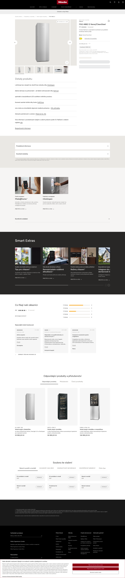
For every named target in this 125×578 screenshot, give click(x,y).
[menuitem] (33, 6)
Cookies (20, 576)
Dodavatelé (58, 549)
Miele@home (84, 536)
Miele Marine (96, 545)
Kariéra (57, 544)
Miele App (102, 468)
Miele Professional (97, 538)
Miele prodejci (96, 536)
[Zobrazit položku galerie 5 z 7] (58, 70)
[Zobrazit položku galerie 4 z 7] (48, 70)
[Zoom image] (67, 62)
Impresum (4, 576)
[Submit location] (41, 536)
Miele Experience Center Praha (17, 546)
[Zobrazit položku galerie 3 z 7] (39, 70)
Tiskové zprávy (59, 546)
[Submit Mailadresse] (41, 557)
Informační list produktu (90, 38)
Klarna (69, 552)
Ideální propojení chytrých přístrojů (85, 549)
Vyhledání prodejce (16, 533)
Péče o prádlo (43, 7)
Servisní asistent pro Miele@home (85, 553)
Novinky (70, 545)
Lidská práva (58, 557)
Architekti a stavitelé (97, 548)
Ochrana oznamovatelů (61, 554)
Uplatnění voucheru (72, 540)
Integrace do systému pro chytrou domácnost (86, 542)
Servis (81, 7)
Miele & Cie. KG (41, 114)
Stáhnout (39, 477)
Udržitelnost (58, 541)
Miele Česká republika (61, 538)
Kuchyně (32, 7)
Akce (69, 543)
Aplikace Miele (84, 538)
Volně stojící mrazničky (42, 16)
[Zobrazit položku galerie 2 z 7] (29, 70)
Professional (91, 7)
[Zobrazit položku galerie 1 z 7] (19, 70)
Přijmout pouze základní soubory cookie (95, 568)
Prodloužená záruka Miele (72, 549)
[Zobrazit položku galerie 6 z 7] (68, 70)
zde (21, 122)
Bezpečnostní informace (23, 128)
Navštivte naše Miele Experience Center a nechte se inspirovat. (24, 544)
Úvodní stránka (18, 16)
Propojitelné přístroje (85, 545)
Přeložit (18, 342)
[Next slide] (69, 42)
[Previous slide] (15, 42)
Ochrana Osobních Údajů (12, 576)
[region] (46, 42)
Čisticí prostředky (66, 7)
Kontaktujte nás (59, 551)
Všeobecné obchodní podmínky (98, 551)
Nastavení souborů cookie (95, 572)
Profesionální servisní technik (98, 542)
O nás (57, 536)
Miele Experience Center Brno (17, 549)
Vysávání (54, 7)
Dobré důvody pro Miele (72, 537)
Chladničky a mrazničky (29, 16)
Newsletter (14, 554)
